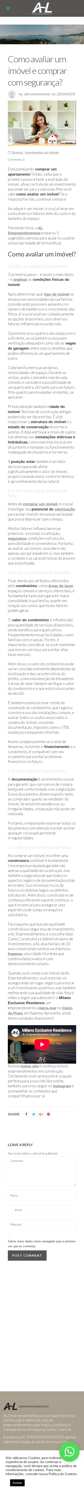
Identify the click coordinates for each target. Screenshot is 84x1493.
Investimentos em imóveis (42, 152)
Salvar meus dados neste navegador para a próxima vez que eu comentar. (41, 1244)
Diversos (17, 152)
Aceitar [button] (17, 1483)
